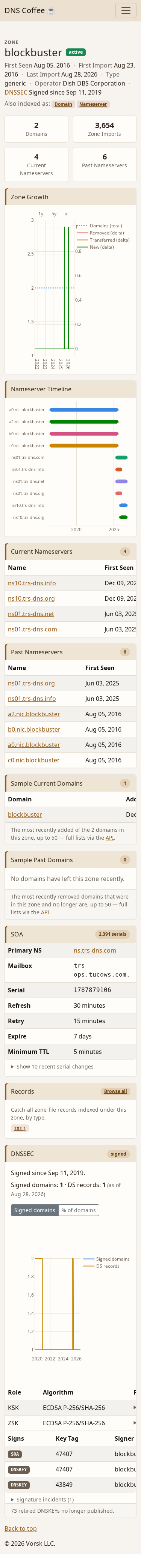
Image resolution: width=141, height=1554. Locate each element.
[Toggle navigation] (125, 10)
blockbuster (25, 814)
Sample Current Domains (47, 783)
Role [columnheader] (14, 1392)
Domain (63, 104)
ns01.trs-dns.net (31, 614)
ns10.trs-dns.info (32, 583)
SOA (17, 934)
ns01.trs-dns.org (31, 683)
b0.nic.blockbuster (34, 729)
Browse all (115, 1091)
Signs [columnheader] (16, 1438)
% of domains (79, 1210)
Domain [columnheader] (20, 799)
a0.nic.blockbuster (34, 745)
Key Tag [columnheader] (67, 1438)
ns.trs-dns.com (95, 950)
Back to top (21, 1528)
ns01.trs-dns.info (32, 698)
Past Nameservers (37, 652)
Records (22, 1091)
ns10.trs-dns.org (31, 598)
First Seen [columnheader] (100, 668)
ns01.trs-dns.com (32, 629)
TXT (20, 1128)
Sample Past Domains (42, 860)
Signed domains (34, 1210)
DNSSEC (16, 92)
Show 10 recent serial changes (55, 1066)
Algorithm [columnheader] (58, 1392)
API (110, 837)
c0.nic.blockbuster (34, 760)
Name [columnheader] (17, 568)
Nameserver (93, 104)
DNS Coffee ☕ (30, 10)
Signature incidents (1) (45, 1499)
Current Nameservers (42, 551)
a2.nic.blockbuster (34, 714)
